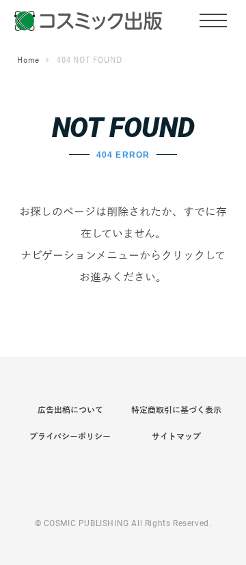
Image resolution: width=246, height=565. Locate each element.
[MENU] (213, 19)
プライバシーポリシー (70, 436)
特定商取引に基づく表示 (176, 410)
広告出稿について (70, 410)
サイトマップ (176, 436)
